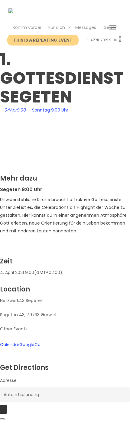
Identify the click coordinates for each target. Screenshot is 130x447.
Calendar (9, 345)
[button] (113, 27)
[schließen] (2, 419)
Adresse (8, 380)
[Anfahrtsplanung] (3, 409)
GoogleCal (30, 345)
